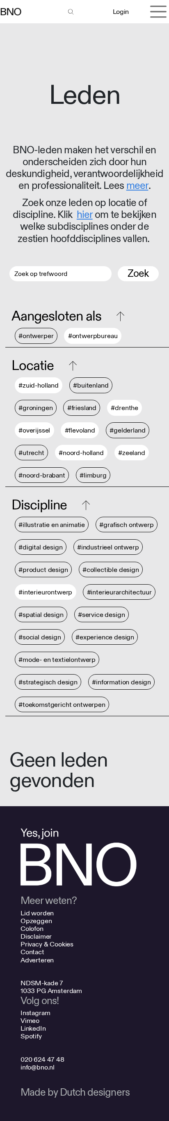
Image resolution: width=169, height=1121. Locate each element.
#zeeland (131, 452)
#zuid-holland (38, 385)
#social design (39, 637)
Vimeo (30, 1020)
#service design (101, 614)
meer (137, 185)
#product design (43, 569)
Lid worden (37, 913)
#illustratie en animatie (51, 524)
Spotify (31, 1036)
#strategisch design (48, 682)
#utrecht (31, 452)
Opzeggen (36, 921)
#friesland (81, 408)
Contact (32, 952)
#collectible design (110, 569)
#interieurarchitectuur (119, 592)
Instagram (35, 1013)
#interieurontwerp (45, 592)
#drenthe (124, 408)
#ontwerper (35, 336)
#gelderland (127, 430)
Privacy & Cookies (47, 944)
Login (121, 11)
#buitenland (90, 385)
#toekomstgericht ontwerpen (61, 704)
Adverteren (37, 960)
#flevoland (80, 430)
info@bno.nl (38, 1067)
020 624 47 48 (42, 1059)
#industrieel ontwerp (108, 547)
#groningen (35, 408)
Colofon (32, 928)
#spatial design (41, 614)
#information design (121, 682)
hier (85, 215)
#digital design (40, 547)
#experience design (104, 637)
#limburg (93, 475)
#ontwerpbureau (93, 336)
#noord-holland (81, 452)
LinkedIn (33, 1028)
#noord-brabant (41, 475)
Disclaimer (36, 936)
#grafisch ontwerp (126, 524)
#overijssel (34, 430)
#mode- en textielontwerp (57, 659)
